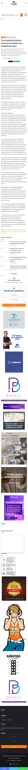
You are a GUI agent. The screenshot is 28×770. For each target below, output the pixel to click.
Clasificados (13, 760)
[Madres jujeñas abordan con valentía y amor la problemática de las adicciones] (5, 258)
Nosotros (3, 724)
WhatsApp (17, 61)
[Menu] (2, 3)
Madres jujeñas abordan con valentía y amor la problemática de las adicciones (18, 259)
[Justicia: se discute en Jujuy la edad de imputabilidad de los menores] (5, 243)
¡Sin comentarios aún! (14, 280)
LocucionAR (16, 758)
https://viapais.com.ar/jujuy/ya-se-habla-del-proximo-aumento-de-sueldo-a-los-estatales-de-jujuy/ (14, 231)
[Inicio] (14, 3)
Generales (4, 37)
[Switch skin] (26, 3)
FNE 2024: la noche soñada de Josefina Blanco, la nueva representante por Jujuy (16, 250)
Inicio (8, 760)
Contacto (3, 733)
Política (9, 719)
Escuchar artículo (12, 37)
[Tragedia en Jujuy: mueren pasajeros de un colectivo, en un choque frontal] (5, 267)
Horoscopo (13, 575)
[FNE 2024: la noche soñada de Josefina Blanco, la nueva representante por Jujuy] (5, 250)
